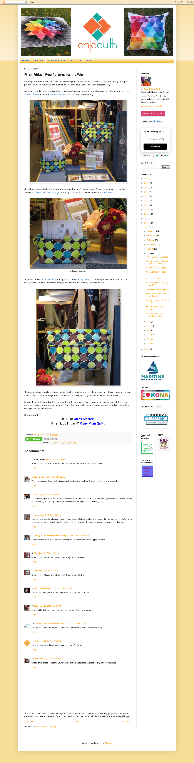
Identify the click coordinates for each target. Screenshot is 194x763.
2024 (146, 187)
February (151, 339)
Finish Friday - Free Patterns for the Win (158, 294)
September (152, 244)
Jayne (36, 515)
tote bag (72, 443)
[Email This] (44, 438)
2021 (146, 201)
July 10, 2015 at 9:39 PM (50, 606)
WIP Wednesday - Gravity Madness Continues (157, 262)
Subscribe (155, 146)
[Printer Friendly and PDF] (33, 439)
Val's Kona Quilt (153, 279)
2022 (146, 196)
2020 (146, 205)
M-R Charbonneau (42, 588)
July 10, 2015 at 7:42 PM (61, 588)
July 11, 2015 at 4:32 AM (75, 623)
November (151, 236)
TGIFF (66, 443)
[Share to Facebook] (53, 438)
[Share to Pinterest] (56, 438)
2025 (146, 183)
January (150, 344)
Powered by (148, 155)
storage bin (59, 443)
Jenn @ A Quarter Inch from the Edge (51, 536)
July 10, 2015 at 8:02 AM (55, 477)
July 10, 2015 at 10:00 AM (49, 494)
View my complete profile (152, 106)
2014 (146, 349)
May (149, 326)
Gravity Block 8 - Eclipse (156, 268)
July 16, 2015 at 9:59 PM (54, 659)
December (151, 231)
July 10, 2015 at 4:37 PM (49, 553)
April (149, 330)
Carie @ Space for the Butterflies (49, 623)
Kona (52, 443)
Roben (37, 606)
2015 (146, 227)
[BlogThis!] (47, 438)
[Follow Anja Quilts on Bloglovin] (152, 122)
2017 (146, 218)
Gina (36, 553)
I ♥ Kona (38, 60)
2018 (146, 214)
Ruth (36, 494)
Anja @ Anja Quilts (152, 89)
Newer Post (30, 722)
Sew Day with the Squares (157, 289)
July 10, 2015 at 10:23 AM (51, 515)
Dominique (39, 477)
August (150, 249)
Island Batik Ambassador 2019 (64, 60)
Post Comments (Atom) (46, 726)
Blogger (108, 743)
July (148, 253)
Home (25, 60)
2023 (146, 192)
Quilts (89, 60)
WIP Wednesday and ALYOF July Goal (155, 314)
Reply (34, 468)
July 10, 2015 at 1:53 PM (79, 536)
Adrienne (39, 659)
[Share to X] (50, 438)
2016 (146, 223)
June (149, 321)
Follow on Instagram (152, 114)
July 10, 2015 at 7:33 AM (56, 459)
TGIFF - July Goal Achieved (157, 257)
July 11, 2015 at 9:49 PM (50, 641)
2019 (146, 210)
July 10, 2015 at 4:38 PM (49, 571)
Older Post (126, 722)
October (150, 240)
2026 (146, 179)
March (150, 335)
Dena (37, 641)
